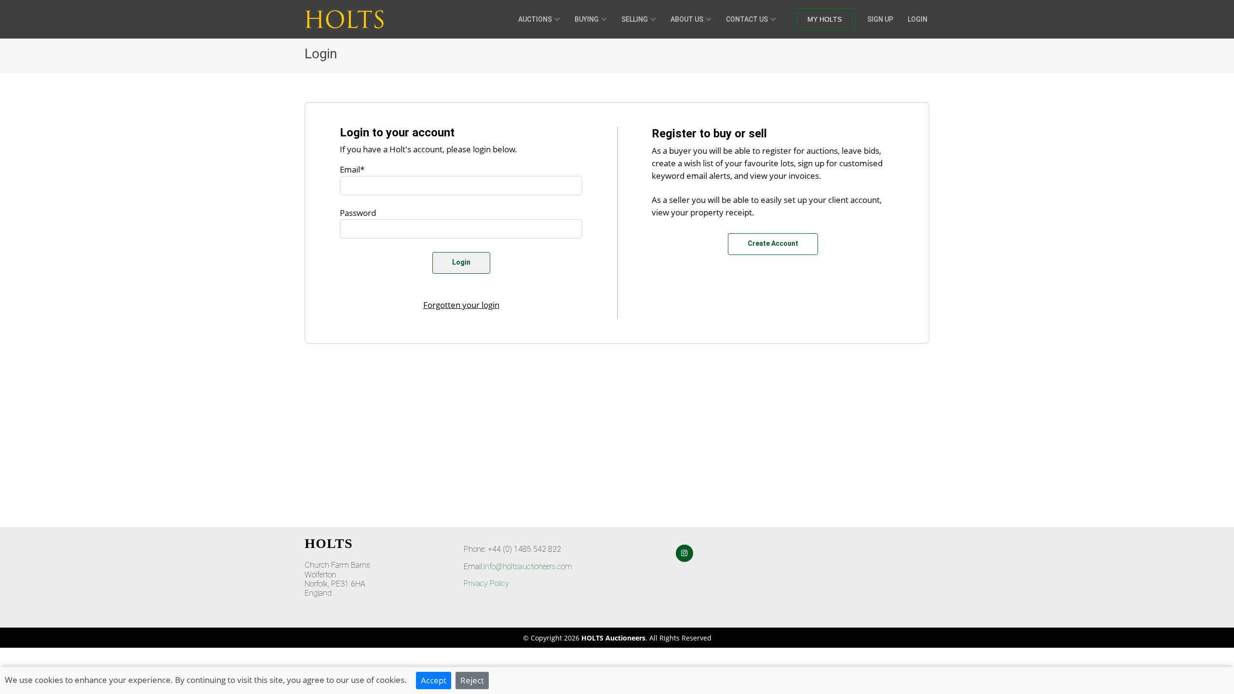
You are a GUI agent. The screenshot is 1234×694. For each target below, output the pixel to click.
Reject (472, 680)
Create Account (773, 243)
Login (917, 19)
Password (358, 212)
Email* (352, 169)
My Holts (824, 19)
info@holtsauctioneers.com (527, 566)
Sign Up (880, 19)
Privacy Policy (486, 583)
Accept (433, 680)
